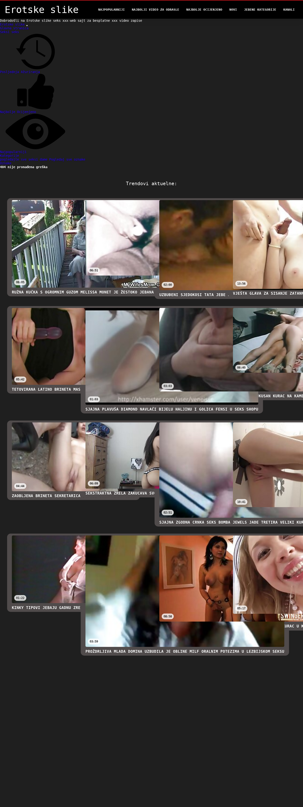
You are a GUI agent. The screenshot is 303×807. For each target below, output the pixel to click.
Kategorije (9, 156)
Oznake (5, 163)
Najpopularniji (111, 9)
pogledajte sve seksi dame (24, 159)
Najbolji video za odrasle (155, 9)
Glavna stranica (14, 28)
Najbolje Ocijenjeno (204, 9)
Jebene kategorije (260, 9)
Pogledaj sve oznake (67, 159)
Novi (233, 9)
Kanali (289, 9)
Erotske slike (13, 24)
